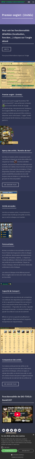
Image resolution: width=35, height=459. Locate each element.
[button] (17, 455)
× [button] (33, 434)
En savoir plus (10, 184)
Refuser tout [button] (26, 450)
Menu (29, 2)
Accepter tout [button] (9, 450)
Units (6, 49)
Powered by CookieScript (17, 457)
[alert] (17, 446)
